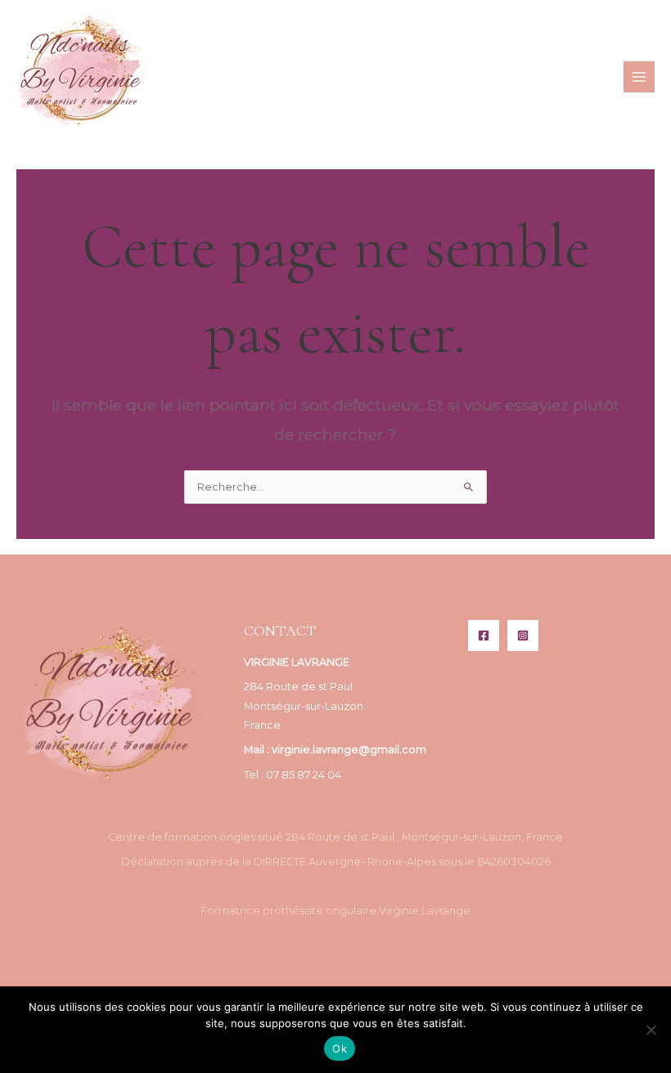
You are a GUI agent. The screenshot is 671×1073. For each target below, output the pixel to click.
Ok (339, 1048)
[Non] (650, 1029)
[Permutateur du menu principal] (639, 76)
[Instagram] (522, 635)
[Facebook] (483, 635)
